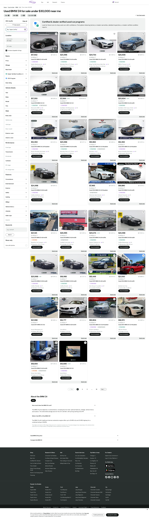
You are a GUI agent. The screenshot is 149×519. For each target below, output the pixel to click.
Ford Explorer (63, 500)
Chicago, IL (92, 455)
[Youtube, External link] (112, 477)
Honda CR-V (48, 489)
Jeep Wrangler (78, 489)
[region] (74, 513)
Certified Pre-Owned (35, 460)
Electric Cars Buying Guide (36, 472)
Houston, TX (93, 458)
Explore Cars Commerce (111, 455)
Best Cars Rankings (49, 463)
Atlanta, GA (92, 466)
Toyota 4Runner (34, 500)
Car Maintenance (79, 468)
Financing (32, 475)
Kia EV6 (107, 500)
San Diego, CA (93, 473)
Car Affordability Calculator (81, 458)
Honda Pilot (48, 497)
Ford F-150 (63, 495)
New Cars (32, 458)
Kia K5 (107, 497)
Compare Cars (48, 460)
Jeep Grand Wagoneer (80, 497)
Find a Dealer (33, 466)
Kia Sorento (108, 492)
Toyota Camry (33, 497)
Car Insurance (78, 466)
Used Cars (32, 455)
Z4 (20, 7)
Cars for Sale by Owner (35, 463)
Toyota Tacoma (33, 495)
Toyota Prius (33, 492)
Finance (63, 2)
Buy (42, 2)
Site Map (77, 471)
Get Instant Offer (64, 458)
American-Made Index (50, 468)
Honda (46, 487)
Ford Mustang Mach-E (65, 497)
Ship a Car (77, 460)
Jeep (76, 487)
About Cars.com (47, 507)
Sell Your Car (63, 455)
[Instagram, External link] (115, 477)
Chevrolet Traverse (95, 495)
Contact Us (55, 507)
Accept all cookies (112, 515)
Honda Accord (48, 495)
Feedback (103, 507)
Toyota (31, 487)
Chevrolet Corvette (95, 489)
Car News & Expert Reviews (51, 458)
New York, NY (93, 471)
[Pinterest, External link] (118, 477)
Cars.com (86, 513)
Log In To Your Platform (110, 458)
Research (55, 2)
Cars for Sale (11, 7)
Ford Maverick (63, 489)
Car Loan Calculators (80, 455)
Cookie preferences (98, 515)
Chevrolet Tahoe (94, 497)
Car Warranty (78, 463)
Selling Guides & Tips (65, 463)
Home (5, 7)
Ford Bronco (63, 492)
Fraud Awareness (95, 507)
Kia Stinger (108, 495)
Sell (48, 2)
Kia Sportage (109, 489)
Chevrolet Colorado (95, 500)
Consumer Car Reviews (50, 455)
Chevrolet (92, 487)
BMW (17, 7)
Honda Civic (48, 492)
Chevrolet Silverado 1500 (96, 492)
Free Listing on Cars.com (66, 460)
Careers (74, 507)
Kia (106, 487)
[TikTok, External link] (106, 477)
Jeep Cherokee (79, 500)
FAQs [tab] (33, 400)
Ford (61, 487)
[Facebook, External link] (109, 477)
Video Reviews (48, 471)
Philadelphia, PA (94, 468)
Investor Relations (65, 507)
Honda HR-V (48, 500)
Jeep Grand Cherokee (80, 492)
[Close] (147, 509)
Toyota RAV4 (33, 489)
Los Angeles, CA (94, 460)
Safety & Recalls (49, 466)
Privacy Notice (46, 513)
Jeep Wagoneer (79, 495)
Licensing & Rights (83, 507)
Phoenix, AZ (93, 463)
